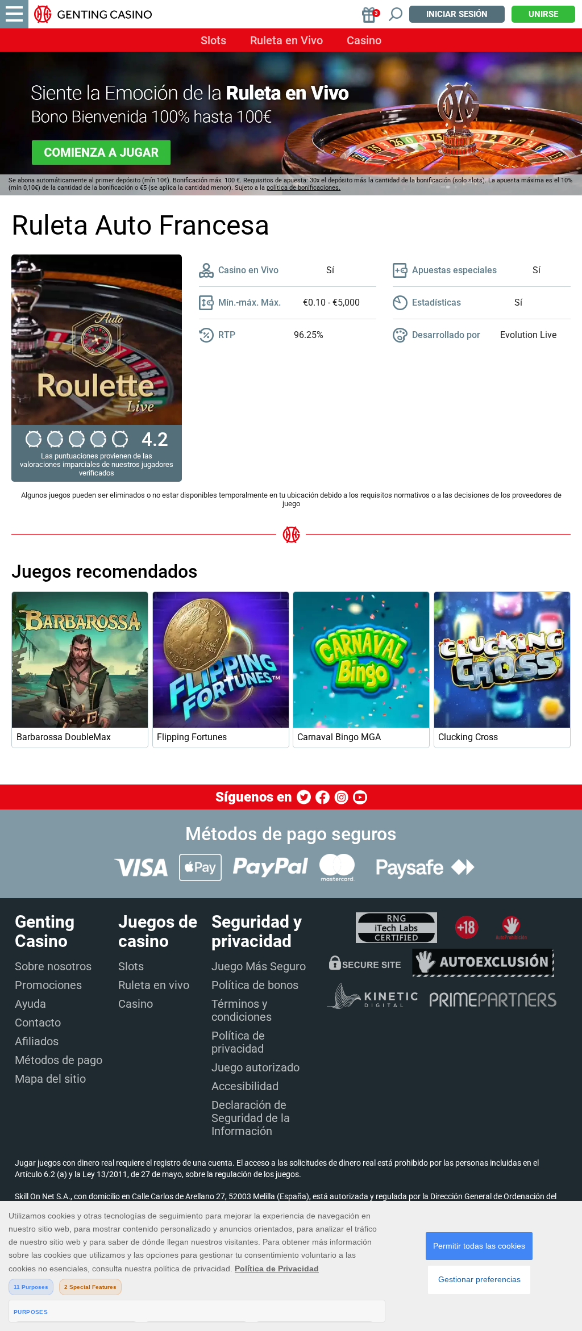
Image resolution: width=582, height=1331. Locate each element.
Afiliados (37, 1041)
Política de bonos (254, 985)
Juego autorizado (255, 1067)
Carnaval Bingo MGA (339, 737)
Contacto (38, 1022)
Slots (213, 40)
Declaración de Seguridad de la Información (250, 1118)
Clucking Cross (468, 737)
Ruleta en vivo (153, 985)
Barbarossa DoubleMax (63, 737)
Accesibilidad (244, 1086)
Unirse (543, 14)
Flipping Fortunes (192, 737)
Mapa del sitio (50, 1079)
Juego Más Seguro (258, 966)
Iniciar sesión (457, 14)
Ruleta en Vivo (286, 40)
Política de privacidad (238, 1042)
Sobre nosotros (53, 966)
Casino (364, 40)
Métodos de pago (58, 1060)
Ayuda (30, 1004)
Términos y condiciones (241, 1010)
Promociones (48, 985)
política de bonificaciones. (303, 187)
